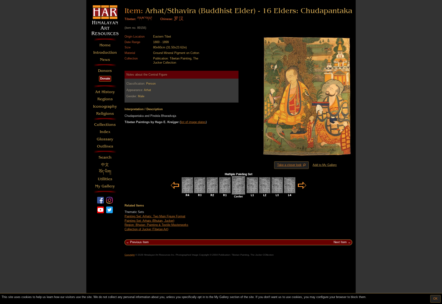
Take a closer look (292, 165)
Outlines (105, 146)
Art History (105, 92)
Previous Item (139, 242)
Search (105, 157)
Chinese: (166, 19)
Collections (105, 124)
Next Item (340, 242)
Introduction (105, 52)
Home (105, 45)
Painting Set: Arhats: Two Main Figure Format (155, 216)
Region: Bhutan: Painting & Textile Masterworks (156, 225)
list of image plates (193, 122)
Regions (105, 99)
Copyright (130, 255)
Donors (105, 70)
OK (435, 298)
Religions (105, 113)
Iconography (105, 106)
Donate (105, 78)
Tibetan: (130, 19)
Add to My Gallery (325, 165)
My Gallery (105, 186)
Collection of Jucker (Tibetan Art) (146, 229)
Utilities (105, 179)
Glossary (105, 139)
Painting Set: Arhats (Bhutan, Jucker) (149, 220)
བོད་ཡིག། (105, 172)
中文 (105, 164)
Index (105, 132)
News (105, 59)
